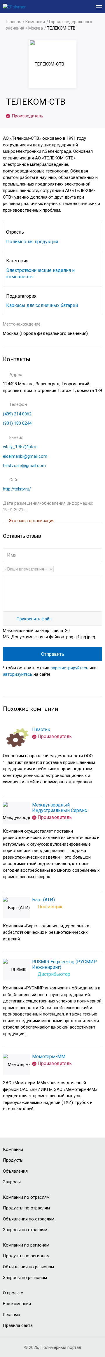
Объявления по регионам (28, 1266)
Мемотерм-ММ (48, 1056)
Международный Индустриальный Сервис (59, 807)
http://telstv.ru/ (17, 489)
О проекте (13, 1293)
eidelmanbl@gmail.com (25, 456)
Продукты (13, 1160)
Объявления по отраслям (28, 1219)
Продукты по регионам (26, 1255)
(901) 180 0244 (17, 423)
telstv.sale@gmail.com (24, 465)
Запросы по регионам (25, 1277)
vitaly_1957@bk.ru (20, 446)
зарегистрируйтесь (69, 668)
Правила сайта (18, 1325)
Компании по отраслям (26, 1197)
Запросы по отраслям (25, 1229)
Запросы (12, 1182)
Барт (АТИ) (43, 899)
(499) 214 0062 (17, 414)
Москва (35, 28)
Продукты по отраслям (26, 1208)
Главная (13, 21)
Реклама (11, 1314)
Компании (35, 21)
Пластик (41, 729)
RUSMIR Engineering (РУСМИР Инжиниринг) (64, 964)
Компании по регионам (26, 1245)
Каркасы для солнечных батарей (42, 305)
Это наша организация (32, 520)
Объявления (15, 1171)
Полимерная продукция (32, 241)
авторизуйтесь (17, 674)
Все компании (17, 1303)
